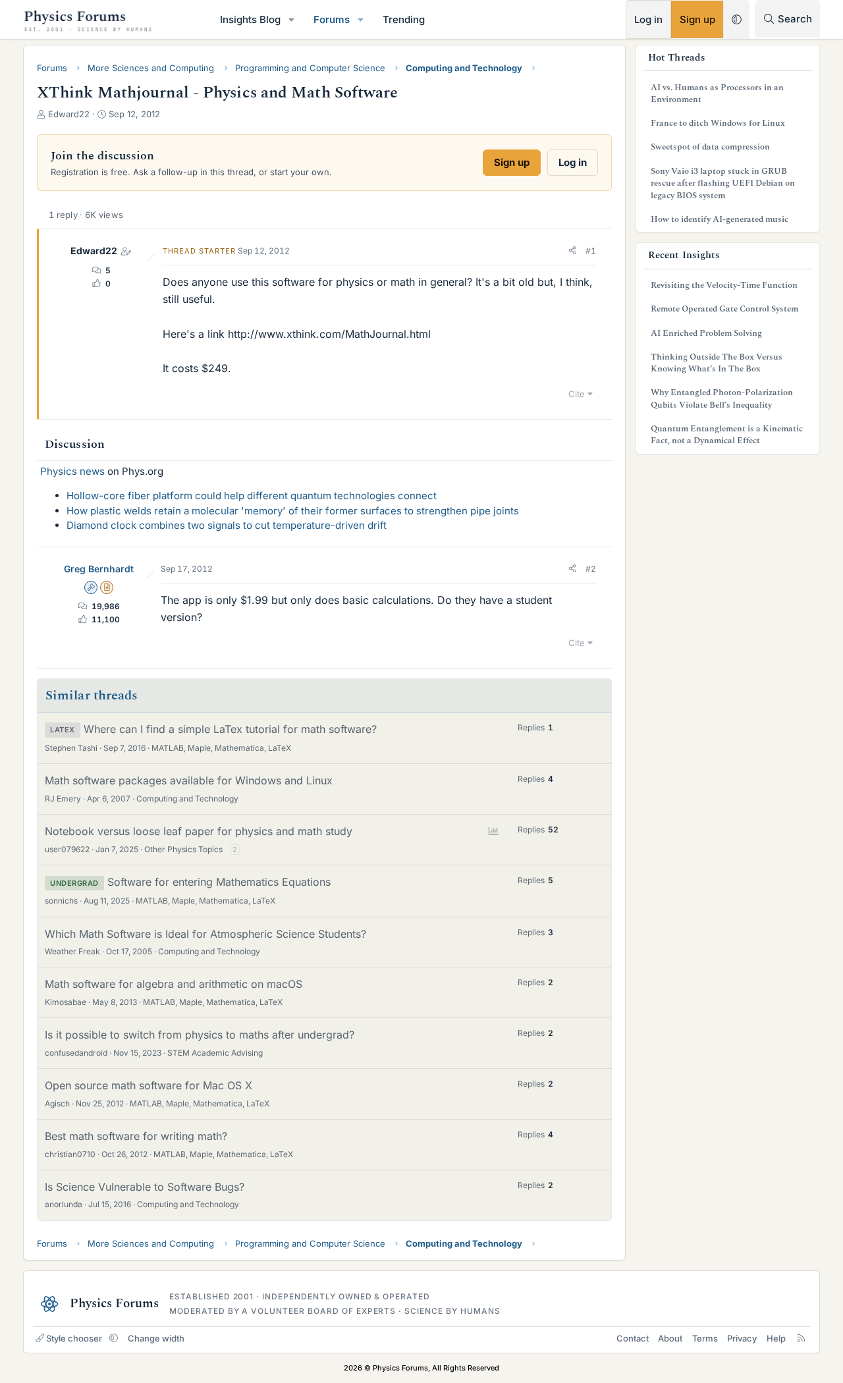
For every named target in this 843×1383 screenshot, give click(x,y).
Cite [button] (576, 394)
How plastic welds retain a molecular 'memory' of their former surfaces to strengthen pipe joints (293, 510)
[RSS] (801, 1338)
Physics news (72, 471)
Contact (632, 1338)
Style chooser (74, 1338)
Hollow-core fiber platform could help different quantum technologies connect (252, 495)
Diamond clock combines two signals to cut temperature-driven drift (227, 525)
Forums (331, 19)
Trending (404, 19)
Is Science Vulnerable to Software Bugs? (144, 1186)
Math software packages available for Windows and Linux (189, 780)
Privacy (742, 1338)
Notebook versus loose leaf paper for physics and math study (198, 831)
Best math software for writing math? (136, 1136)
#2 (590, 569)
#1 (590, 251)
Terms (705, 1338)
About (670, 1338)
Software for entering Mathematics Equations (219, 881)
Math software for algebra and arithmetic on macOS (173, 983)
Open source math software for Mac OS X (148, 1085)
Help (776, 1338)
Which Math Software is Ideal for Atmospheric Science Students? (205, 933)
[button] (292, 19)
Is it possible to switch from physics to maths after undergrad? (199, 1034)
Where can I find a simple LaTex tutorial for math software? (230, 729)
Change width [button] (156, 1338)
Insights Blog (250, 19)
